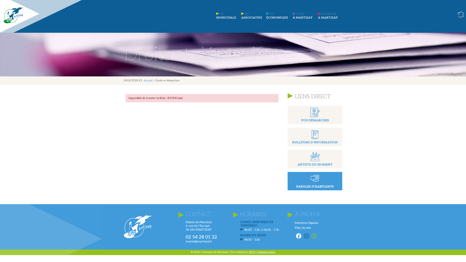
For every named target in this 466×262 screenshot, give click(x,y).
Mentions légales (306, 223)
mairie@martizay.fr (199, 241)
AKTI (252, 252)
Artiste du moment (314, 164)
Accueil (148, 80)
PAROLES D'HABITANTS (315, 186)
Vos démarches (315, 120)
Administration (266, 252)
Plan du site (303, 228)
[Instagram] (306, 236)
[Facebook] (299, 236)
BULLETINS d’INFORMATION (315, 142)
